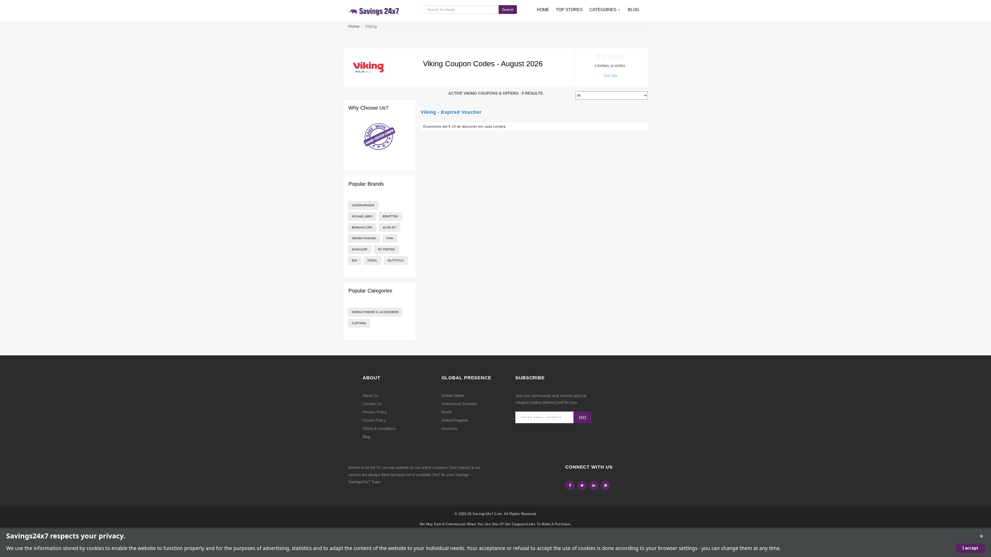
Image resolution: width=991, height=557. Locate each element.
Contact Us (372, 404)
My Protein (386, 249)
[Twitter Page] (582, 485)
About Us (370, 395)
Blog (633, 9)
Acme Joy (390, 227)
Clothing (359, 323)
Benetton (390, 216)
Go (582, 417)
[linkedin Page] (593, 485)
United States (453, 395)
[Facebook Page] (570, 485)
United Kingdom (455, 420)
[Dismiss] (981, 536)
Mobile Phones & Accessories (375, 312)
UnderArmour (363, 205)
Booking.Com (362, 227)
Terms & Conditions (379, 428)
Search (508, 9)
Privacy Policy (375, 412)
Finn (390, 238)
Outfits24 (396, 260)
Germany (450, 428)
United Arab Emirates (459, 404)
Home (543, 9)
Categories (603, 9)
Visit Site (610, 76)
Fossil (372, 260)
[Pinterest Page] (605, 485)
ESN (354, 260)
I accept (970, 548)
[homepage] (374, 11)
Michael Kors (362, 216)
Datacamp (359, 249)
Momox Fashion (364, 238)
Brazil (446, 412)
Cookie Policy (374, 420)
